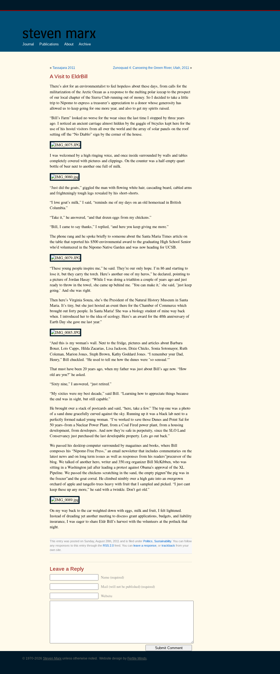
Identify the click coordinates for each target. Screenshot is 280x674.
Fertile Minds (137, 658)
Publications (49, 44)
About (69, 44)
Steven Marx (52, 658)
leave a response (144, 545)
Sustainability (162, 541)
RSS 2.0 (108, 545)
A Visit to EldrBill (69, 76)
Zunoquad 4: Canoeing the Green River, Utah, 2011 (151, 68)
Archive (85, 44)
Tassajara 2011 (63, 68)
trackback (168, 545)
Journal (28, 44)
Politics (148, 541)
